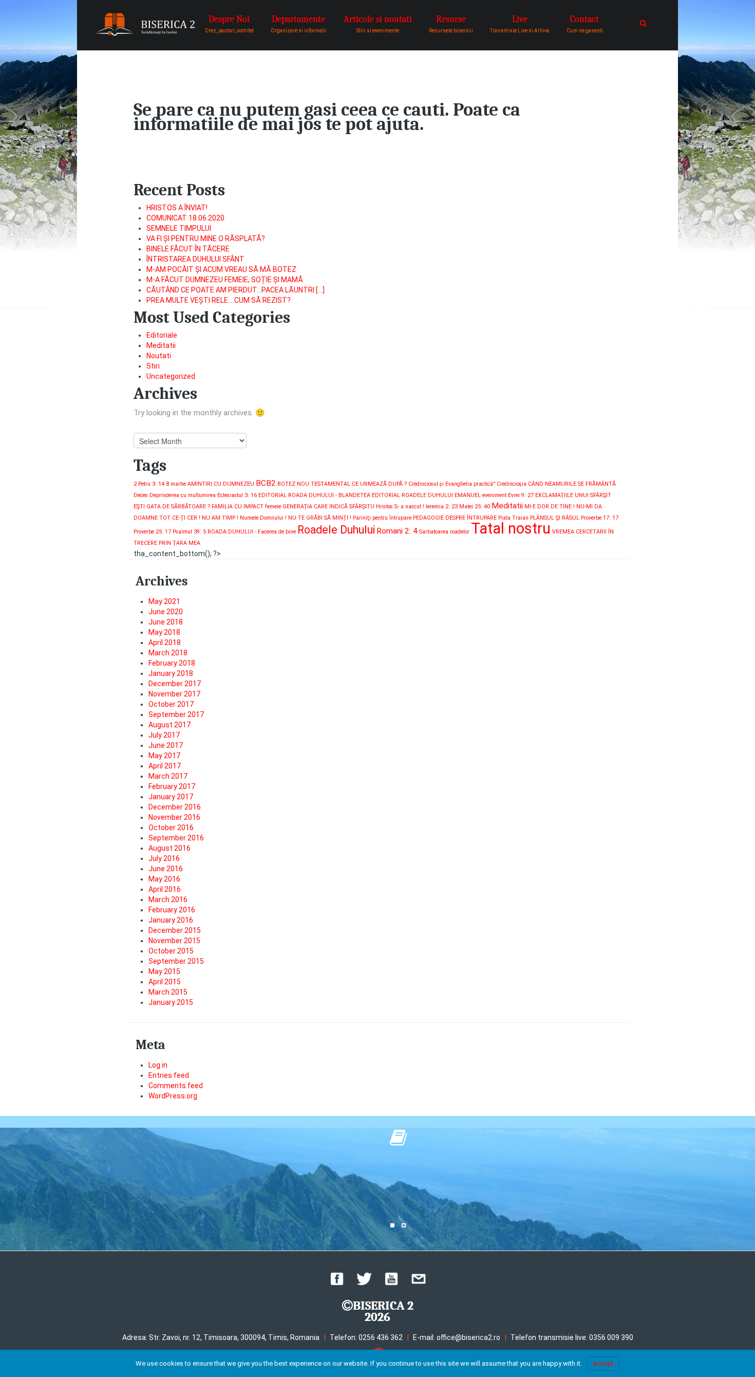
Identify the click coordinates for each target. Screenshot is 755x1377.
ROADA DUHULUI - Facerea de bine (251, 531)
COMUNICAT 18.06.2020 (185, 218)
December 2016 (174, 807)
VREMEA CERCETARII (579, 531)
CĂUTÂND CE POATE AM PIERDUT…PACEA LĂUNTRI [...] (235, 290)
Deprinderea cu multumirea (182, 495)
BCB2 (266, 483)
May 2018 (164, 632)
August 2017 (169, 725)
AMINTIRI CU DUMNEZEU (220, 484)
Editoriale (161, 335)
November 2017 (174, 694)
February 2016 (171, 910)
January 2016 (170, 920)
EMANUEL (468, 495)
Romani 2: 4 (397, 531)
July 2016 (164, 858)
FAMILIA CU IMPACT (237, 506)
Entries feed (168, 1075)
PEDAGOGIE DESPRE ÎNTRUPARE (455, 518)
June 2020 (165, 612)
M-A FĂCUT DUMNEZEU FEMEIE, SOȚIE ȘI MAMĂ (224, 280)
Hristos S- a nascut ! (400, 506)
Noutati (158, 356)
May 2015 (164, 971)
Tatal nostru (511, 528)
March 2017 (167, 776)
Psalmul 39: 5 (189, 531)
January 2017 (170, 797)
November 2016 (174, 817)
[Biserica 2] (145, 24)
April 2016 (164, 889)
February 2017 (171, 786)
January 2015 (170, 1002)
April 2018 (164, 642)
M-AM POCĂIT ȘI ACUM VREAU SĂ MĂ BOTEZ (221, 269)
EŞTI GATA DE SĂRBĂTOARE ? (172, 506)
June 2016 (165, 869)
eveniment (494, 495)
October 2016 (171, 827)
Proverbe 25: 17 (152, 531)
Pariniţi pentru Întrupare (382, 518)
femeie (273, 506)
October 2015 (171, 951)
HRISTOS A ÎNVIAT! (176, 208)
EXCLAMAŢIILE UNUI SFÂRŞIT (573, 495)
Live (520, 23)
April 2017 (164, 766)
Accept (603, 1363)
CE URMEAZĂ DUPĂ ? (379, 484)
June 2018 (165, 622)
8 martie (176, 484)
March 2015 (167, 992)
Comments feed (175, 1085)
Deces (141, 495)
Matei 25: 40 (474, 506)
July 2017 (164, 735)
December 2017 (174, 684)
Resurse (451, 23)
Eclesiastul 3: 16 (237, 495)
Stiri (153, 366)
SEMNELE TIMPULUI (178, 228)
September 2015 (176, 961)
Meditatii (161, 345)
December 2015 (174, 930)
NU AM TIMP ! (220, 518)
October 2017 (171, 704)
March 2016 (167, 899)
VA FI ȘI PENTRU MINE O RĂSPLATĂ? (205, 238)
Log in (157, 1065)
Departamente (299, 23)
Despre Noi (229, 23)
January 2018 (170, 673)
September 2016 (176, 838)
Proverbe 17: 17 (599, 518)
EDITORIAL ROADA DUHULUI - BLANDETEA (314, 495)
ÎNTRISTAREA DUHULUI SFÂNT (195, 259)
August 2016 (169, 848)
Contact (585, 23)
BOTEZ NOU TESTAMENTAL (313, 484)
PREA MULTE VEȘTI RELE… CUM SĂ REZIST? (218, 300)
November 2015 (174, 941)
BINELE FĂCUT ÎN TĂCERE (188, 249)
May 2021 (164, 601)
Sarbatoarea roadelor (444, 531)
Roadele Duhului (336, 529)
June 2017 (165, 745)
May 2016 (164, 879)
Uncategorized (170, 376)
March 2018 (167, 653)
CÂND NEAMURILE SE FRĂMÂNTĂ (572, 484)
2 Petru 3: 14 (149, 484)
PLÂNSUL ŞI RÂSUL (554, 518)
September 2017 (176, 714)
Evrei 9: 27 (521, 495)
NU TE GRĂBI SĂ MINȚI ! (319, 518)
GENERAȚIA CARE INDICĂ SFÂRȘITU (328, 506)
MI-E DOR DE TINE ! (549, 506)
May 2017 (164, 755)
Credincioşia (511, 484)
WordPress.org (172, 1096)
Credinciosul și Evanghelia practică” (451, 484)
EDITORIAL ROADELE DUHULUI (412, 495)
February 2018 (171, 663)
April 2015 (164, 982)
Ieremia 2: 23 (442, 506)
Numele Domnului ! (263, 518)
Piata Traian (513, 518)
